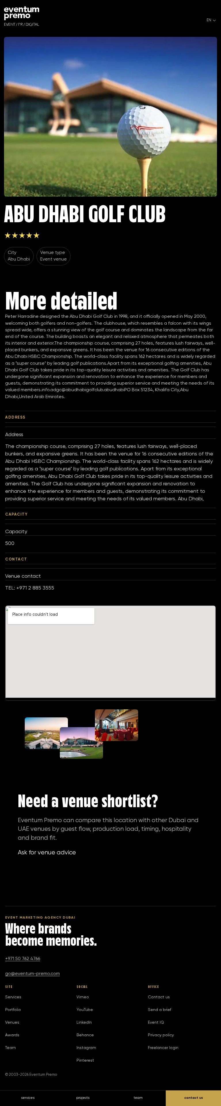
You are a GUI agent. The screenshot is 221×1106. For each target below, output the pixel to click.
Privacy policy (161, 1035)
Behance (85, 1035)
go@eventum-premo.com (32, 974)
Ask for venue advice (47, 853)
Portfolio (13, 1010)
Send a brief (159, 1010)
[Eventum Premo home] (21, 16)
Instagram (86, 1048)
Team (10, 1048)
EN (209, 20)
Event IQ (156, 1023)
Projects (82, 1098)
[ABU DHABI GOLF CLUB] (110, 117)
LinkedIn (84, 1023)
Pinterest (85, 1061)
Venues (12, 1023)
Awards (12, 1035)
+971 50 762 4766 (22, 959)
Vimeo (83, 997)
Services (13, 997)
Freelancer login (163, 1048)
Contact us (159, 997)
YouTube (85, 1010)
